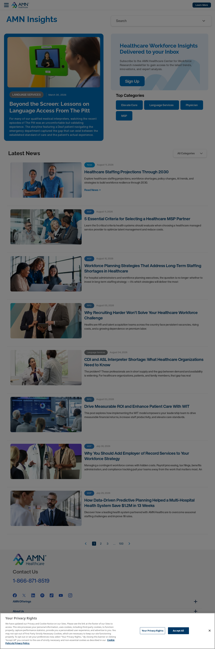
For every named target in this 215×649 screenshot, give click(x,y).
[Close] (209, 630)
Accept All (178, 630)
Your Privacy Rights (152, 630)
